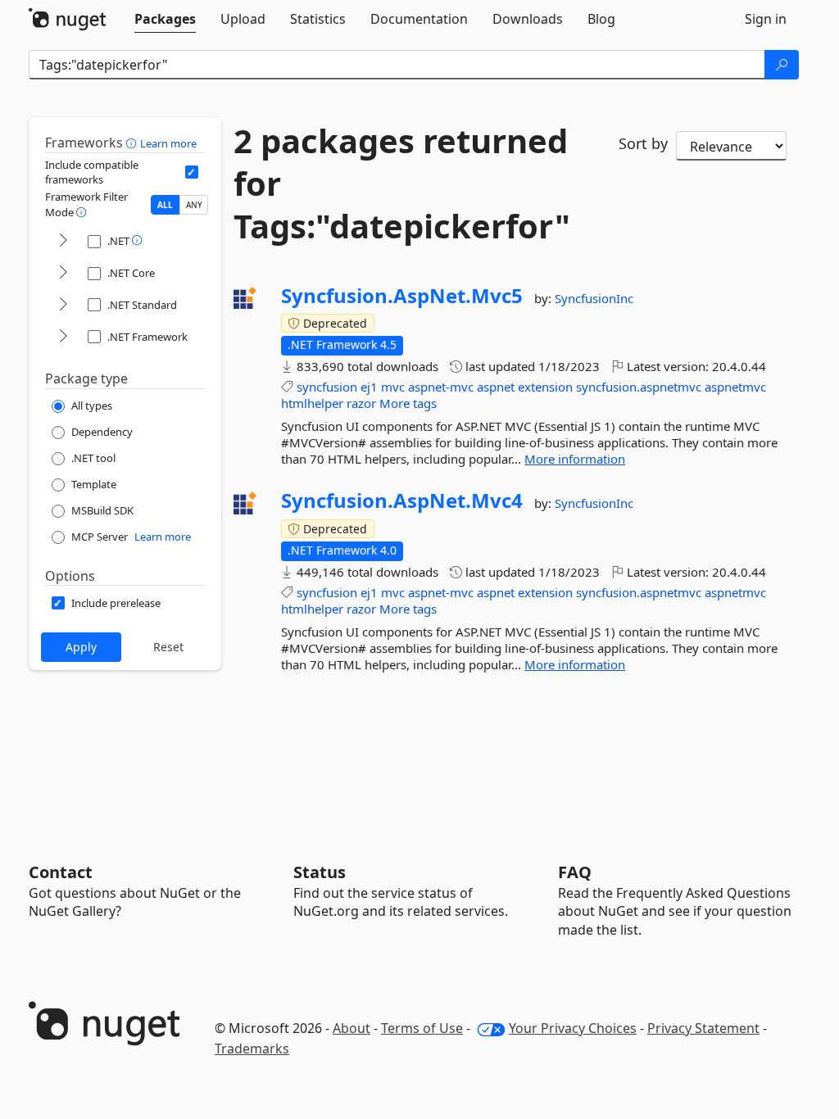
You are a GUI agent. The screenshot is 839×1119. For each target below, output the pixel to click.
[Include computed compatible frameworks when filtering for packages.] (192, 172)
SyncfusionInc (594, 298)
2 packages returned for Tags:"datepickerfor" (402, 183)
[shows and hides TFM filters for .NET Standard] (63, 305)
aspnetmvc (735, 386)
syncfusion (327, 386)
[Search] (781, 64)
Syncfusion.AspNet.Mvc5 (402, 296)
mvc (393, 386)
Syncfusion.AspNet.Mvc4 (402, 501)
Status (319, 872)
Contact (61, 872)
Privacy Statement (703, 1028)
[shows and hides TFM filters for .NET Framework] (63, 337)
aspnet (496, 386)
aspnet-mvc (441, 386)
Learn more (168, 143)
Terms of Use (422, 1028)
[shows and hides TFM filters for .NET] (63, 241)
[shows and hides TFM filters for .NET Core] (63, 273)
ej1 (369, 386)
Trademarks (252, 1049)
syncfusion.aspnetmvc (638, 386)
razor (361, 403)
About (351, 1028)
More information (574, 459)
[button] (133, 143)
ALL (165, 205)
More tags (408, 403)
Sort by (643, 143)
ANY (194, 205)
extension (545, 386)
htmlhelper (312, 403)
